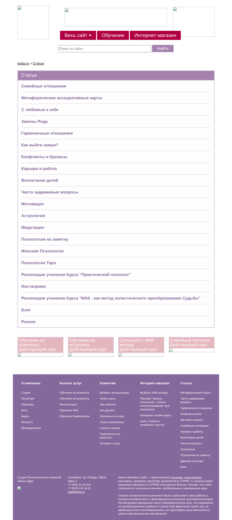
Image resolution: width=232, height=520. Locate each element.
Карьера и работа (39, 168)
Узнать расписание (112, 422)
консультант (193, 477)
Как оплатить (108, 404)
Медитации (32, 227)
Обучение (113, 35)
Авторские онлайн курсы (155, 415)
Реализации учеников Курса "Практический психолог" (76, 274)
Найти (163, 48)
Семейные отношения (43, 86)
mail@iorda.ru (76, 491)
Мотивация (32, 204)
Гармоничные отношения (47, 133)
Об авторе (27, 398)
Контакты (27, 422)
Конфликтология (191, 414)
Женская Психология (42, 251)
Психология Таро (38, 263)
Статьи (38, 63)
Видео (25, 416)
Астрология (33, 215)
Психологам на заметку (44, 239)
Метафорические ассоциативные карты (61, 98)
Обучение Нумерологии (74, 416)
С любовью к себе (39, 109)
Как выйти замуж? (39, 145)
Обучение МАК (69, 410)
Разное (28, 321)
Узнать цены (108, 398)
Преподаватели (31, 428)
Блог (26, 310)
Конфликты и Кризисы (44, 157)
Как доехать (107, 410)
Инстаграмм (33, 286)
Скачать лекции (110, 428)
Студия (25, 392)
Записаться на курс (112, 416)
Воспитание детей (39, 180)
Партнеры (27, 404)
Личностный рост (191, 443)
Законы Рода (34, 121)
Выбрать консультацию (114, 392)
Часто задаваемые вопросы (49, 192)
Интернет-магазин (155, 35)
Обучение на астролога (74, 398)
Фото (24, 410)
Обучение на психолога (74, 392)
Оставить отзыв (110, 443)
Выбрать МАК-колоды (154, 392)
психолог (177, 477)
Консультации (68, 404)
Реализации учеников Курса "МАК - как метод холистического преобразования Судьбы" (110, 298)
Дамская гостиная (192, 461)
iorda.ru (23, 63)
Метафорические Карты (196, 392)
